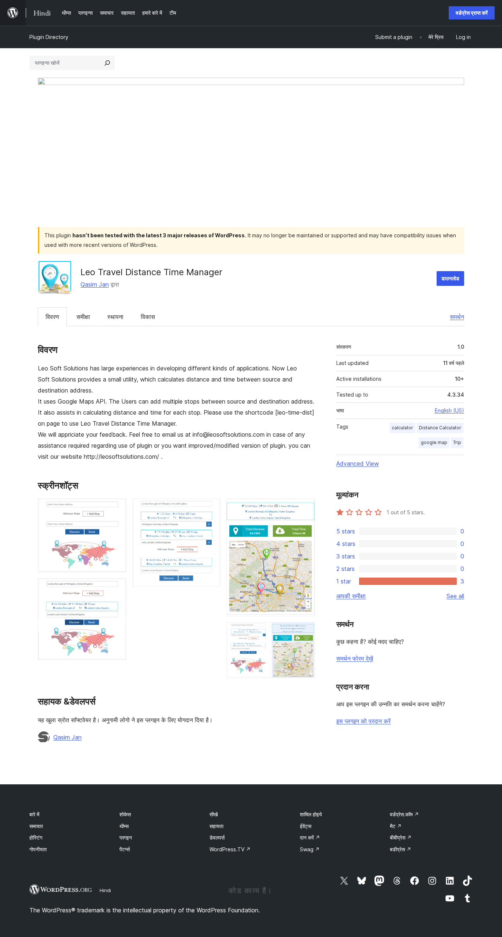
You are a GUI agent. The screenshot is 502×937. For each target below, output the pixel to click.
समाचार (36, 826)
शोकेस (125, 814)
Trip (457, 442)
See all (455, 596)
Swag (310, 849)
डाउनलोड (450, 278)
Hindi (105, 890)
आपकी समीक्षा (351, 596)
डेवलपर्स (217, 837)
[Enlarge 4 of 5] (305, 508)
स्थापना (115, 316)
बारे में (34, 814)
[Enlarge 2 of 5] (116, 588)
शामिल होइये (311, 814)
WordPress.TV (230, 849)
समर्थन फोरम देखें (354, 658)
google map (434, 442)
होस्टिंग (35, 837)
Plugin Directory (48, 37)
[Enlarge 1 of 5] (116, 508)
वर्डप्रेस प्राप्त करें (472, 13)
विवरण (52, 316)
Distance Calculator (440, 427)
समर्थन (457, 316)
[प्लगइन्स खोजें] (107, 63)
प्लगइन (125, 837)
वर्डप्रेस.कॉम (404, 814)
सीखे (213, 814)
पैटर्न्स (124, 849)
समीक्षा (83, 316)
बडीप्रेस (400, 849)
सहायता (216, 826)
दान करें (310, 837)
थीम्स (124, 826)
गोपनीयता (38, 849)
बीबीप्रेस (401, 837)
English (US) (449, 410)
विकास (148, 316)
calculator (402, 427)
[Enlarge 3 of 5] (210, 508)
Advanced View (357, 463)
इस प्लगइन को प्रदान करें (363, 721)
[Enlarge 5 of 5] (305, 632)
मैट (396, 826)
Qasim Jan (94, 284)
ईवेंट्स (305, 826)
